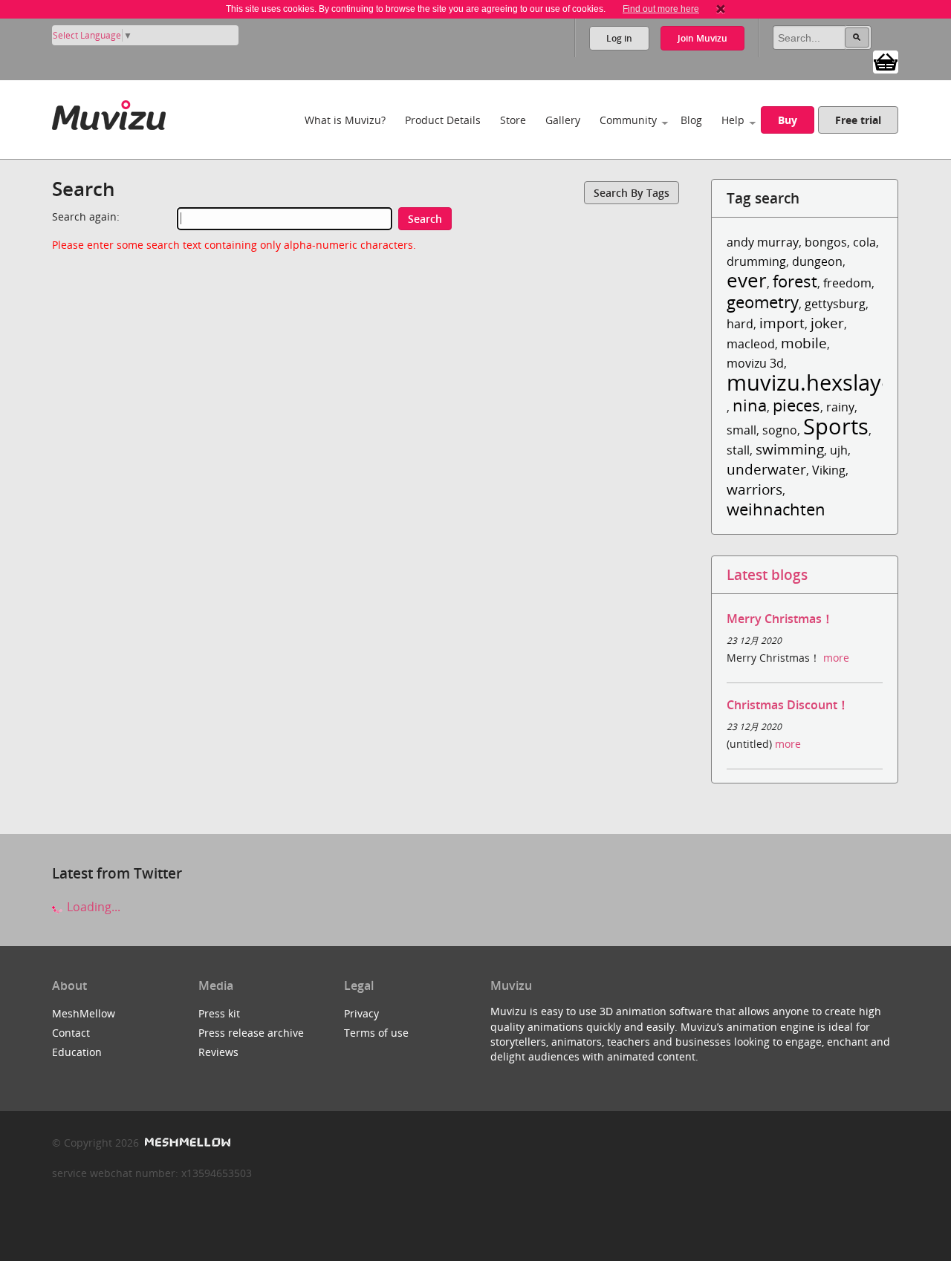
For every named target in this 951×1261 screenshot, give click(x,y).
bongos (826, 242)
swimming (790, 449)
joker (827, 323)
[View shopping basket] (885, 61)
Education (77, 1052)
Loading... (92, 907)
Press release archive (251, 1033)
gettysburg (835, 304)
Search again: (86, 216)
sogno (779, 430)
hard (740, 324)
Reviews (218, 1052)
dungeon (817, 261)
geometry (763, 301)
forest (795, 281)
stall (738, 450)
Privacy (361, 1013)
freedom (847, 283)
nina (750, 405)
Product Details (443, 120)
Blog (691, 120)
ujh (839, 450)
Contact (71, 1033)
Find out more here (661, 9)
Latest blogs (767, 574)
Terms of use (376, 1033)
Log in (619, 38)
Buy (787, 120)
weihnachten (776, 509)
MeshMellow (83, 1013)
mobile (804, 343)
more (836, 658)
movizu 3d (755, 363)
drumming (756, 261)
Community (628, 120)
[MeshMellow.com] (186, 1142)
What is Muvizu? (345, 120)
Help (732, 120)
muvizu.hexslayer (814, 382)
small (741, 430)
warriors (754, 489)
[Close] (720, 9)
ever (747, 280)
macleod (751, 344)
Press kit (219, 1013)
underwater (766, 469)
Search (425, 219)
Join (702, 38)
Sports (836, 425)
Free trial (858, 120)
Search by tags (631, 193)
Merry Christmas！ (780, 618)
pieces (796, 405)
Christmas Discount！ (788, 705)
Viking (828, 470)
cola (864, 242)
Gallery (562, 120)
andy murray (763, 242)
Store (513, 120)
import (782, 323)
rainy (840, 407)
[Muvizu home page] (109, 112)
